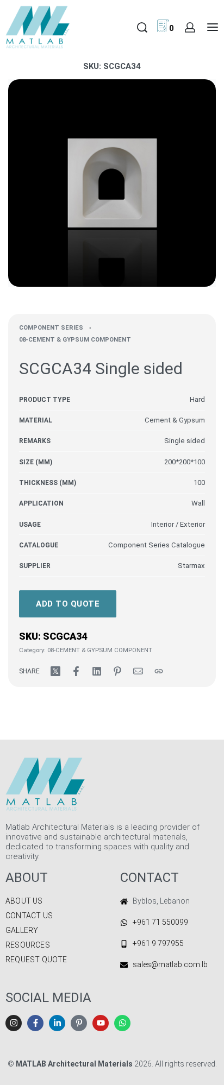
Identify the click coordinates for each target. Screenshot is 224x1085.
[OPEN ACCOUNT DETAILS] (190, 27)
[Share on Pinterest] (117, 671)
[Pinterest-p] (79, 1023)
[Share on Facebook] (76, 671)
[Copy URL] (159, 671)
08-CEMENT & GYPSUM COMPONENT (75, 339)
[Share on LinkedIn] (97, 671)
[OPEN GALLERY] (112, 183)
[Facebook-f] (35, 1023)
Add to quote (67, 604)
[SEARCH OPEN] (142, 27)
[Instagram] (13, 1023)
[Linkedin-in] (57, 1023)
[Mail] (138, 671)
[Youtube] (100, 1023)
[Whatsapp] (122, 1023)
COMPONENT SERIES (51, 327)
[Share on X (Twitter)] (55, 671)
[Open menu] (213, 27)
